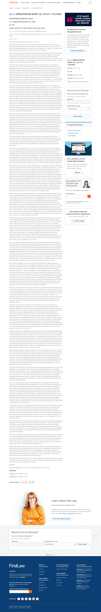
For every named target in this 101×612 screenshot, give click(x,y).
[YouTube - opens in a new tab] (22, 599)
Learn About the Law (61, 577)
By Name (41, 590)
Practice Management (74, 130)
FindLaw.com (79, 569)
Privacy (15, 607)
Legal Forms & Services (61, 569)
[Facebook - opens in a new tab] (18, 599)
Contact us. (22, 577)
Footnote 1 (13, 473)
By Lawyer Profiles (43, 587)
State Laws (58, 580)
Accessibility (41, 571)
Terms (10, 607)
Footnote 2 (13, 476)
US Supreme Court (25, 8)
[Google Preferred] (37, 599)
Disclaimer (21, 607)
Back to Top (51, 554)
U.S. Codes (58, 585)
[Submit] (89, 196)
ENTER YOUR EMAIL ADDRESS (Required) (18, 588)
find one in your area (67, 513)
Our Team (41, 569)
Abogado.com (79, 580)
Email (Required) (70, 193)
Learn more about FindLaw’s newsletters (74, 201)
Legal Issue (70, 99)
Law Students (72, 135)
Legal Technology (73, 133)
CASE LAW (11, 8)
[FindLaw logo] (14, 2)
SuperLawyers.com (80, 574)
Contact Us (41, 574)
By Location (41, 582)
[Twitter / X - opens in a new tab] (26, 599)
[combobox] (78, 102)
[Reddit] (33, 599)
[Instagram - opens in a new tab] (30, 599)
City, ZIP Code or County (73, 106)
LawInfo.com (79, 585)
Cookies (28, 607)
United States (17, 8)
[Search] (90, 2)
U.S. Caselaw (59, 582)
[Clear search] (88, 108)
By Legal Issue (42, 585)
